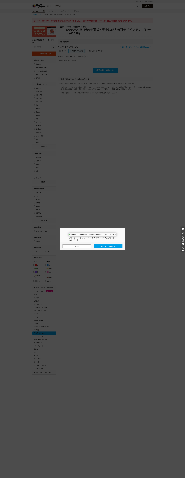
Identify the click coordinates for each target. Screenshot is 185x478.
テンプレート (75, 238)
